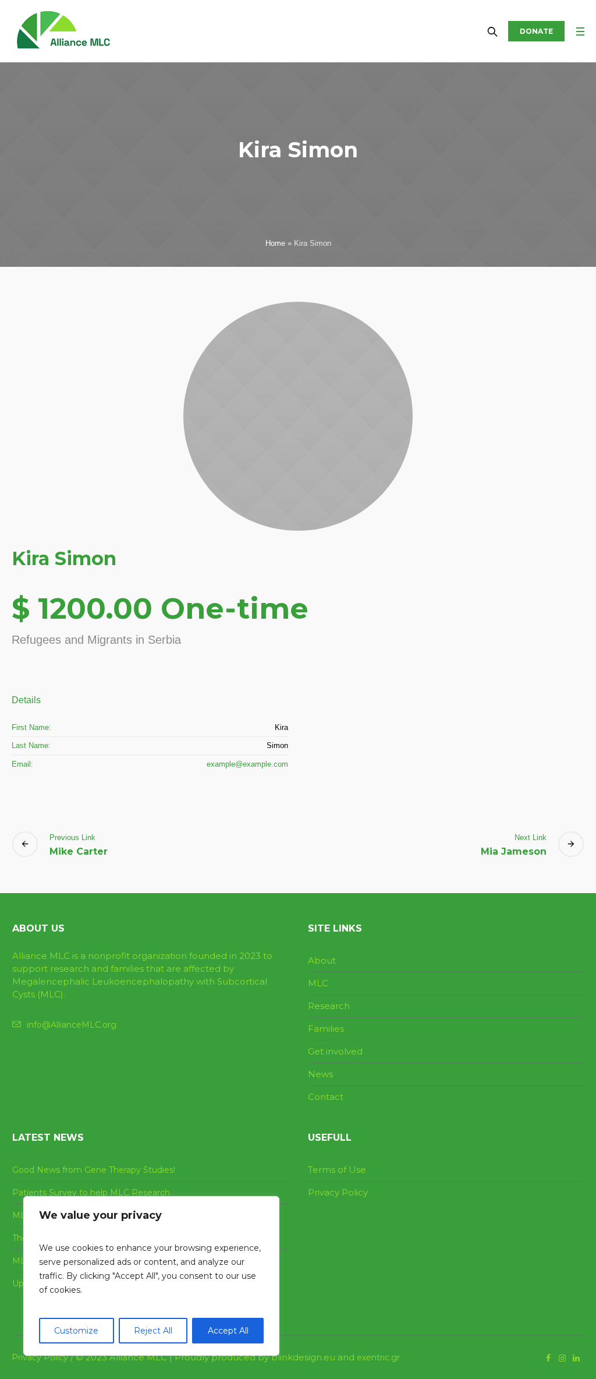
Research (329, 1005)
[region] (151, 1276)
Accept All (228, 1330)
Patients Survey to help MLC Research (91, 1192)
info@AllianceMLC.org (71, 1025)
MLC (318, 983)
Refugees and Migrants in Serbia (96, 639)
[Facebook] (548, 1358)
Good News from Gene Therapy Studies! (93, 1170)
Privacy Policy (338, 1192)
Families (326, 1028)
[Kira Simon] (298, 416)
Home (275, 243)
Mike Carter (78, 851)
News (320, 1074)
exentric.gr (378, 1357)
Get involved (335, 1051)
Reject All (153, 1330)
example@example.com (247, 764)
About (322, 960)
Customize (76, 1330)
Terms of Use (337, 1169)
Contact (325, 1096)
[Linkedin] (576, 1358)
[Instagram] (562, 1358)
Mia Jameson (514, 851)
